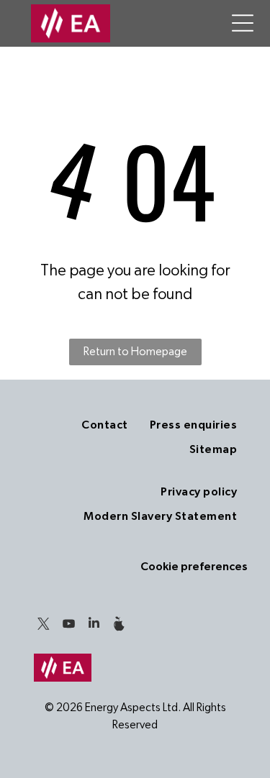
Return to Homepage (135, 351)
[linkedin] (93, 625)
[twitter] (43, 625)
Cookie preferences (194, 566)
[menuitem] (104, 425)
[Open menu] (242, 23)
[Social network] (118, 625)
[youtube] (68, 625)
